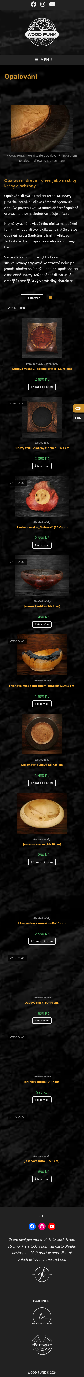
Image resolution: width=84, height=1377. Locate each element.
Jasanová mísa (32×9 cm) (42, 1161)
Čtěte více (42, 466)
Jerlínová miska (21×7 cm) (42, 1082)
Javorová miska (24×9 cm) (42, 606)
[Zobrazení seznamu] (59, 297)
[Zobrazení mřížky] (50, 297)
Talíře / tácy (51, 363)
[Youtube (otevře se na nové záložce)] (51, 4)
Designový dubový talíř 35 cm (42, 765)
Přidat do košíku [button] (42, 386)
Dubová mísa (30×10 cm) (42, 1002)
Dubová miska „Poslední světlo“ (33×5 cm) (42, 369)
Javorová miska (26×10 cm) (42, 844)
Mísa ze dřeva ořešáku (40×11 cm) (42, 923)
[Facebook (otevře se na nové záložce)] (33, 4)
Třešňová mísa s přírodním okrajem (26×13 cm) (42, 686)
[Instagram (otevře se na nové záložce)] (42, 4)
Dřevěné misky (34, 363)
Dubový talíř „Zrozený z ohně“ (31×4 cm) (42, 448)
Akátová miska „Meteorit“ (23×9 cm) (42, 527)
